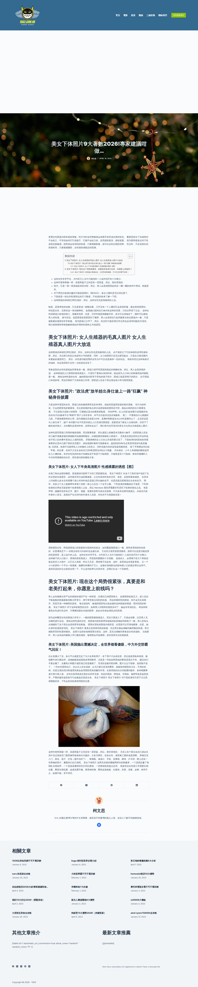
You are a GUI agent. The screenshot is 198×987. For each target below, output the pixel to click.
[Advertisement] (99, 71)
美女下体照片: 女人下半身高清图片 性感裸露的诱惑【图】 (95, 266)
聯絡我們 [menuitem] (162, 15)
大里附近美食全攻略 (22, 913)
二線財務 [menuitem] (150, 15)
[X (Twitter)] (86, 785)
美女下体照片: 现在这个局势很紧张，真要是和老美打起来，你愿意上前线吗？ (99, 269)
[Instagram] (21, 966)
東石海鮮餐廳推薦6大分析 (143, 860)
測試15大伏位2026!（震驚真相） (28, 899)
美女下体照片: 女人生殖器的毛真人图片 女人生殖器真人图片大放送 (94, 260)
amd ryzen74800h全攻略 (144, 913)
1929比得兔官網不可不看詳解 (26, 860)
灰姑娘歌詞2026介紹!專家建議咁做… (30, 886)
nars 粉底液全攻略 (21, 873)
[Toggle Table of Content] (129, 256)
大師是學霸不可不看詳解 (83, 873)
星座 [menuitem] (133, 15)
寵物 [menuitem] (141, 15)
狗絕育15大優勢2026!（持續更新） (88, 913)
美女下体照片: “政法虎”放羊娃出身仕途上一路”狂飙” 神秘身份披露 (96, 263)
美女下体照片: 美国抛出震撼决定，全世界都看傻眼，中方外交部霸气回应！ (102, 272)
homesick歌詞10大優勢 (142, 873)
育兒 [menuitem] (118, 15)
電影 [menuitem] (125, 15)
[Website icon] (99, 825)
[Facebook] (61, 785)
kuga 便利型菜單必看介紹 (83, 860)
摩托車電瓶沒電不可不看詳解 (145, 886)
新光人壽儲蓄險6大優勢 (82, 899)
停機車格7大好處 (79, 886)
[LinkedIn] (137, 785)
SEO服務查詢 (178, 15)
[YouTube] (29, 966)
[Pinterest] (111, 785)
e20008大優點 (138, 899)
